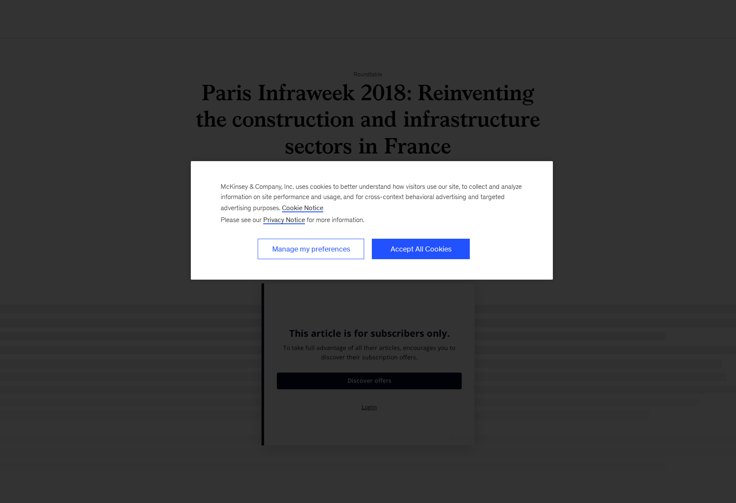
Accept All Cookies (421, 249)
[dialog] (372, 220)
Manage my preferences (311, 249)
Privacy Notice (284, 219)
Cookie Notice (302, 207)
